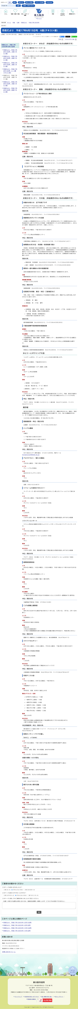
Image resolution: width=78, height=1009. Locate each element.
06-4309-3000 (39, 990)
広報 (18, 22)
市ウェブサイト (59, 996)
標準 (10, 2)
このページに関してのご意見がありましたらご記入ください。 (21, 898)
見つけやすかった (9, 895)
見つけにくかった (34, 895)
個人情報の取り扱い (47, 996)
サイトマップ (18, 996)
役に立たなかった (30, 889)
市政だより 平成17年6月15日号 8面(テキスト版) (10, 90)
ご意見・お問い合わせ (28, 5)
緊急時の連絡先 (31, 999)
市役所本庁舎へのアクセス (32, 996)
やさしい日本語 (39, 2)
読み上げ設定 (29, 2)
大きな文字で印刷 (69, 39)
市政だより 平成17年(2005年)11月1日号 (16, 930)
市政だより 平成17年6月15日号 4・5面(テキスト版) (10, 70)
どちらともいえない (18, 889)
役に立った (8, 889)
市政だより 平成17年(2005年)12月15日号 (17, 922)
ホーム (9, 22)
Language (49, 2)
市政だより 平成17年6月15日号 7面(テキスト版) (10, 83)
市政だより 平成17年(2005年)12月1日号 (16, 925)
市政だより (24, 22)
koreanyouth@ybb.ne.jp (30, 454)
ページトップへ (72, 971)
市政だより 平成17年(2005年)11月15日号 (17, 928)
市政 (14, 22)
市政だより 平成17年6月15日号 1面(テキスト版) (10, 51)
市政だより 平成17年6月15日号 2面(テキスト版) (10, 58)
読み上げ (21, 2)
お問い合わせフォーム (9, 951)
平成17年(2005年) (34, 22)
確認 (39, 912)
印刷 (60, 39)
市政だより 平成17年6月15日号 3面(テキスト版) (10, 64)
